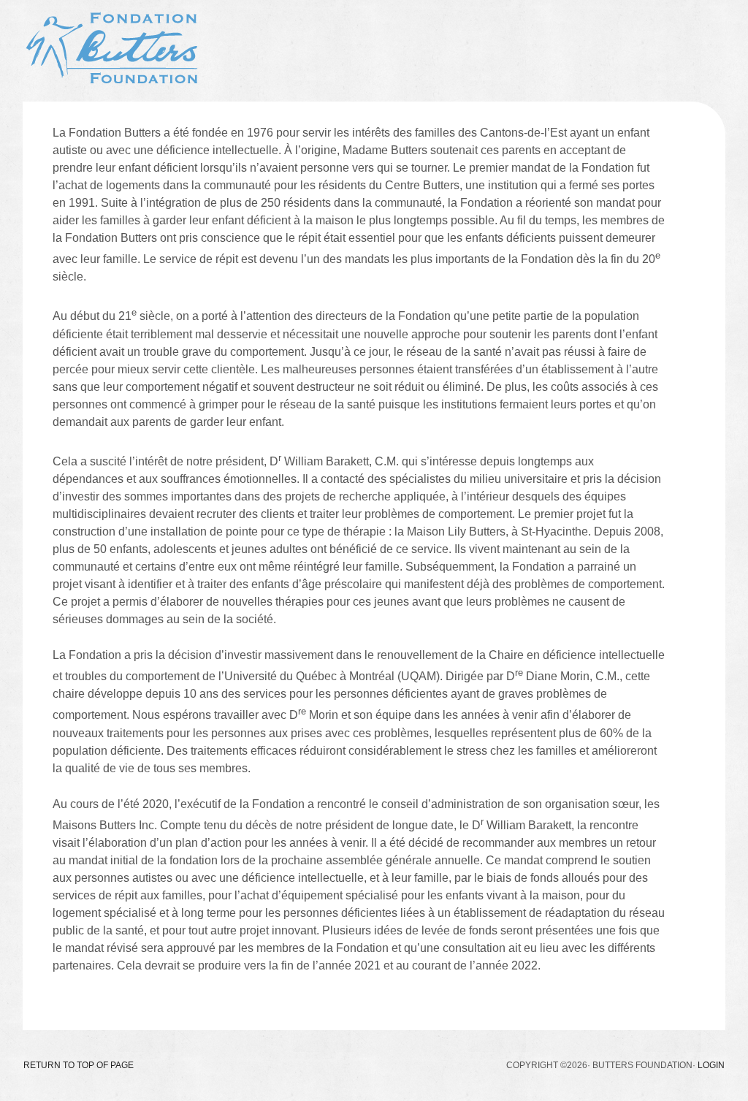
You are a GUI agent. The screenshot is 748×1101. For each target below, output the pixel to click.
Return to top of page (78, 1065)
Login (711, 1065)
